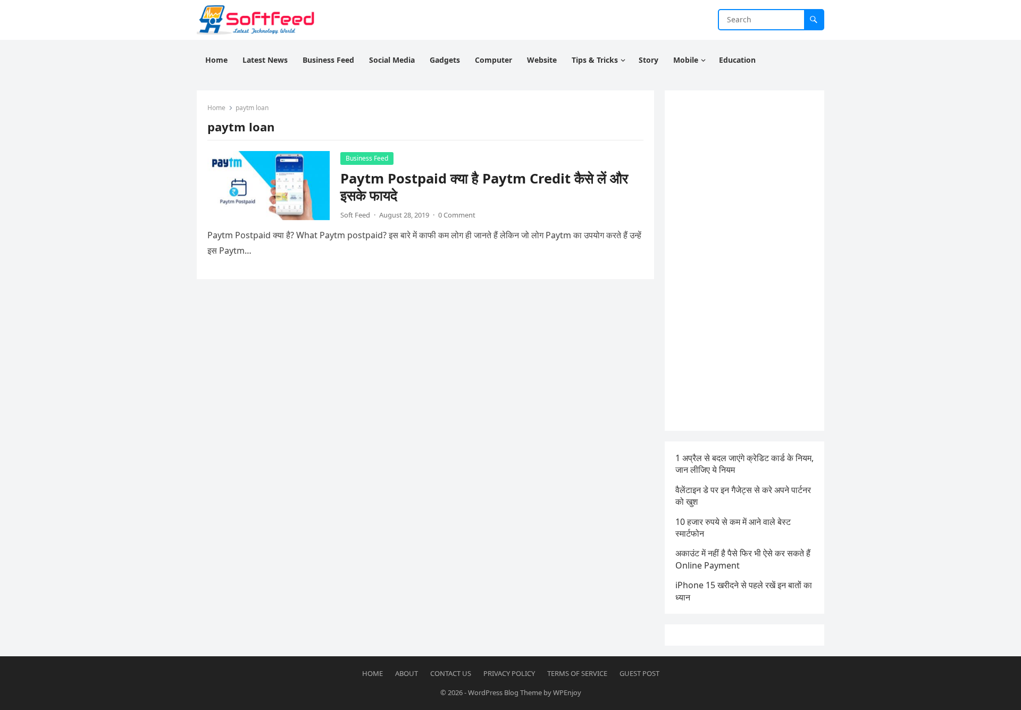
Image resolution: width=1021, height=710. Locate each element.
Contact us (450, 673)
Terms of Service (577, 673)
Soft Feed (355, 215)
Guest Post (639, 673)
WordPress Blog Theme (505, 692)
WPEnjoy (567, 692)
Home (216, 107)
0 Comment (456, 215)
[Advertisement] (744, 260)
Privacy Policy (509, 673)
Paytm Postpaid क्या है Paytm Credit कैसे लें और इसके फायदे (484, 187)
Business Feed (367, 158)
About (406, 673)
